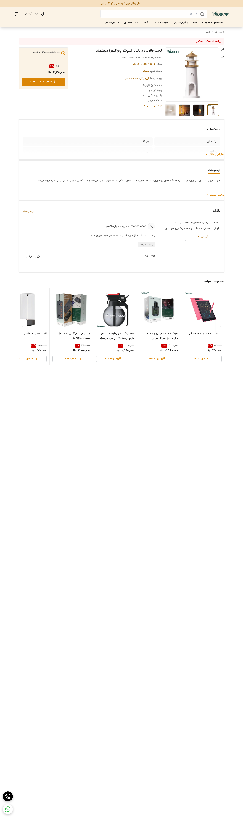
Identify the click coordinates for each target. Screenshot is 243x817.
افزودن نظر (29, 211)
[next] (22, 326)
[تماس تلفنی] (8, 796)
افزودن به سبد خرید (41, 82)
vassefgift (219, 32)
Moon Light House (143, 64)
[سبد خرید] (16, 14)
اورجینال (144, 78)
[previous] (220, 326)
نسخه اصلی (131, 78)
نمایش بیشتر (217, 154)
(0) (34, 256)
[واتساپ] (8, 809)
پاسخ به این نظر (146, 244)
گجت (208, 32)
